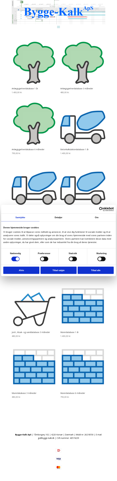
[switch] (44, 259)
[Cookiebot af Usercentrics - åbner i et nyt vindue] (101, 209)
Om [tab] (96, 217)
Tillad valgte (58, 270)
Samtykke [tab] (20, 217)
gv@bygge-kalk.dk (46, 438)
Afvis (21, 270)
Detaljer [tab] (58, 217)
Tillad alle (95, 270)
